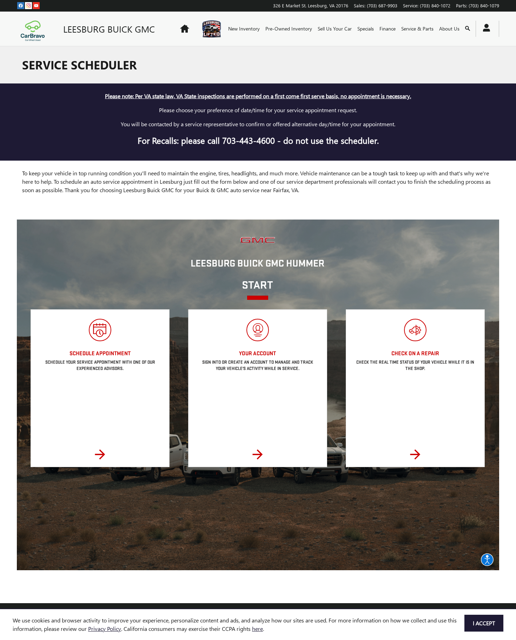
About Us (449, 28)
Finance (387, 28)
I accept (484, 623)
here (257, 628)
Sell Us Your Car (335, 28)
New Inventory (244, 28)
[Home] (34, 28)
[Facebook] (20, 5)
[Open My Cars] (484, 29)
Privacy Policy (104, 628)
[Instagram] (28, 5)
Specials (365, 28)
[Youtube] (36, 5)
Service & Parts (417, 28)
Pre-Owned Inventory (288, 28)
